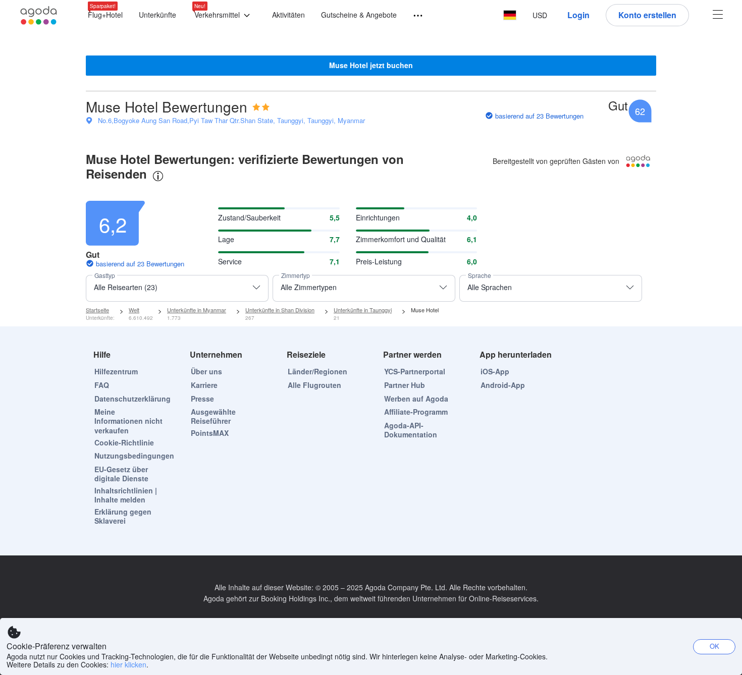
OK (714, 646)
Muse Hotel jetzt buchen (371, 65)
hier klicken (128, 664)
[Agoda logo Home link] (39, 15)
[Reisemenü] (413, 16)
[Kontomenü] (718, 15)
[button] (224, 15)
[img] (261, 107)
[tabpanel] (371, 246)
